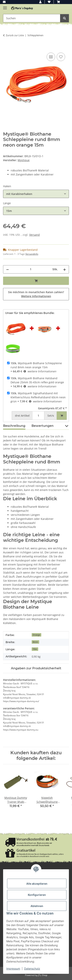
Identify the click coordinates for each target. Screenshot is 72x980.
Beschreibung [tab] (14, 426)
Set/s (50, 415)
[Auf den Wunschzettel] (61, 57)
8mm (35, 642)
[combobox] (36, 194)
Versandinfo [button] (31, 254)
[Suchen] (64, 18)
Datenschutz (32, 968)
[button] (40, 2)
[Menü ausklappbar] (5, 6)
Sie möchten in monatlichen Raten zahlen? (36, 294)
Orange (36, 634)
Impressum (13, 968)
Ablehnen (37, 906)
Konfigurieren (37, 894)
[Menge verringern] (7, 269)
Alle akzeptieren (36, 883)
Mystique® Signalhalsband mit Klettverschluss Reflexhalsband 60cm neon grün (38, 397)
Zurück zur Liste (15, 35)
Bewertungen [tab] (42, 426)
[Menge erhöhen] (64, 269)
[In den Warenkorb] (6, 47)
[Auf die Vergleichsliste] (51, 57)
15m (35, 649)
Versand (34, 235)
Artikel (22, 415)
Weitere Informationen (36, 296)
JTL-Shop (42, 975)
